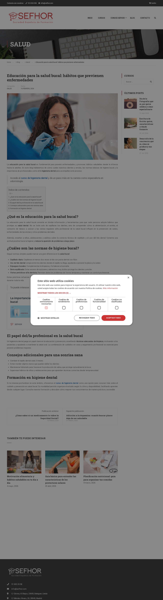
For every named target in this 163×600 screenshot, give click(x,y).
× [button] (128, 278)
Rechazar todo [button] (87, 318)
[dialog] (81, 300)
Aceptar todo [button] (113, 318)
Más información (110, 288)
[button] (81, 293)
